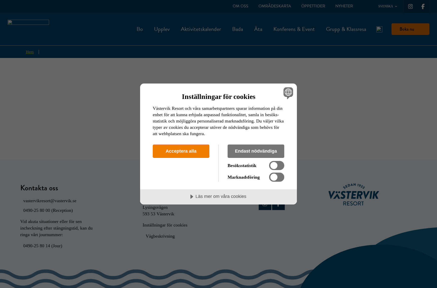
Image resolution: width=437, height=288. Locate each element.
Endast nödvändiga (256, 151)
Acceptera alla (181, 151)
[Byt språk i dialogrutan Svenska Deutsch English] (287, 93)
